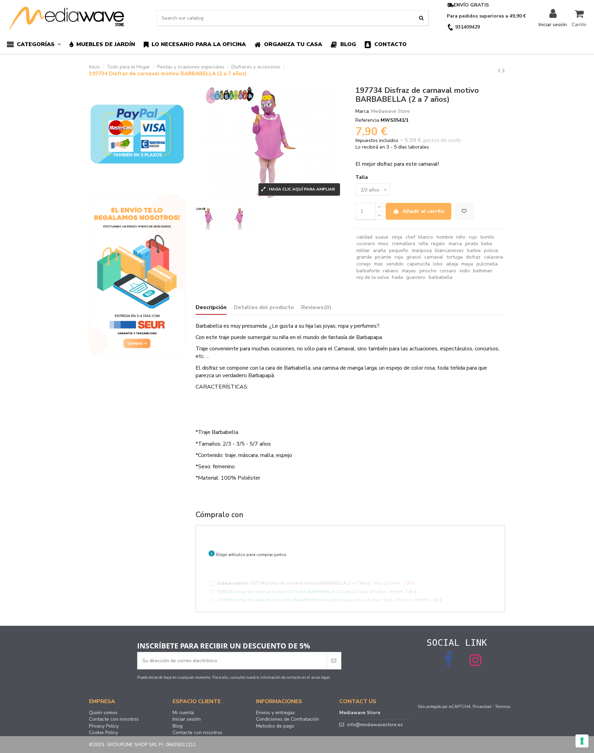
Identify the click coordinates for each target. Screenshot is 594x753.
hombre (445, 237)
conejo (363, 264)
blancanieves (449, 250)
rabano (390, 271)
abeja (452, 264)
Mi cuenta (183, 713)
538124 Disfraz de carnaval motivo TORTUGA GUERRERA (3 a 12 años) (286, 591)
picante (383, 257)
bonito (487, 237)
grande (364, 257)
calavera (493, 257)
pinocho (428, 271)
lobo (438, 264)
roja (399, 257)
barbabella (440, 277)
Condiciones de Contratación (287, 719)
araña (379, 250)
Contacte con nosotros (114, 719)
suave (381, 237)
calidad (364, 237)
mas (378, 264)
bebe (486, 243)
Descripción (211, 307)
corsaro (448, 271)
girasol (413, 257)
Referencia (367, 120)
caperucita (418, 264)
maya (467, 264)
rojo (473, 237)
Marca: (362, 111)
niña (423, 243)
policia (491, 250)
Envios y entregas (275, 713)
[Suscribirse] (334, 660)
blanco (425, 237)
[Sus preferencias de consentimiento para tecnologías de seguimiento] (581, 740)
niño (460, 237)
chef (410, 237)
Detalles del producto (264, 307)
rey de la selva (372, 277)
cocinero (365, 243)
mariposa (422, 250)
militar (363, 250)
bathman (482, 271)
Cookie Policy (103, 732)
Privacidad (482, 706)
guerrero (415, 277)
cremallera (403, 243)
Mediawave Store (390, 111)
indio (465, 271)
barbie (474, 250)
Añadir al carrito (423, 211)
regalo (438, 243)
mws (383, 243)
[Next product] (503, 70)
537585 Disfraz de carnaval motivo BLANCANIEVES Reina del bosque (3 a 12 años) (299, 600)
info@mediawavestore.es (375, 724)
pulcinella (487, 264)
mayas (409, 271)
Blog (178, 726)
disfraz (473, 257)
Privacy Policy (104, 726)
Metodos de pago (275, 726)
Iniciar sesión (187, 719)
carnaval (433, 257)
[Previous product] (500, 70)
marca (455, 243)
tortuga (455, 257)
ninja (397, 237)
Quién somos (103, 713)
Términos (502, 706)
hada (397, 277)
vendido (395, 264)
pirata (471, 243)
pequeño (398, 250)
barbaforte (368, 271)
